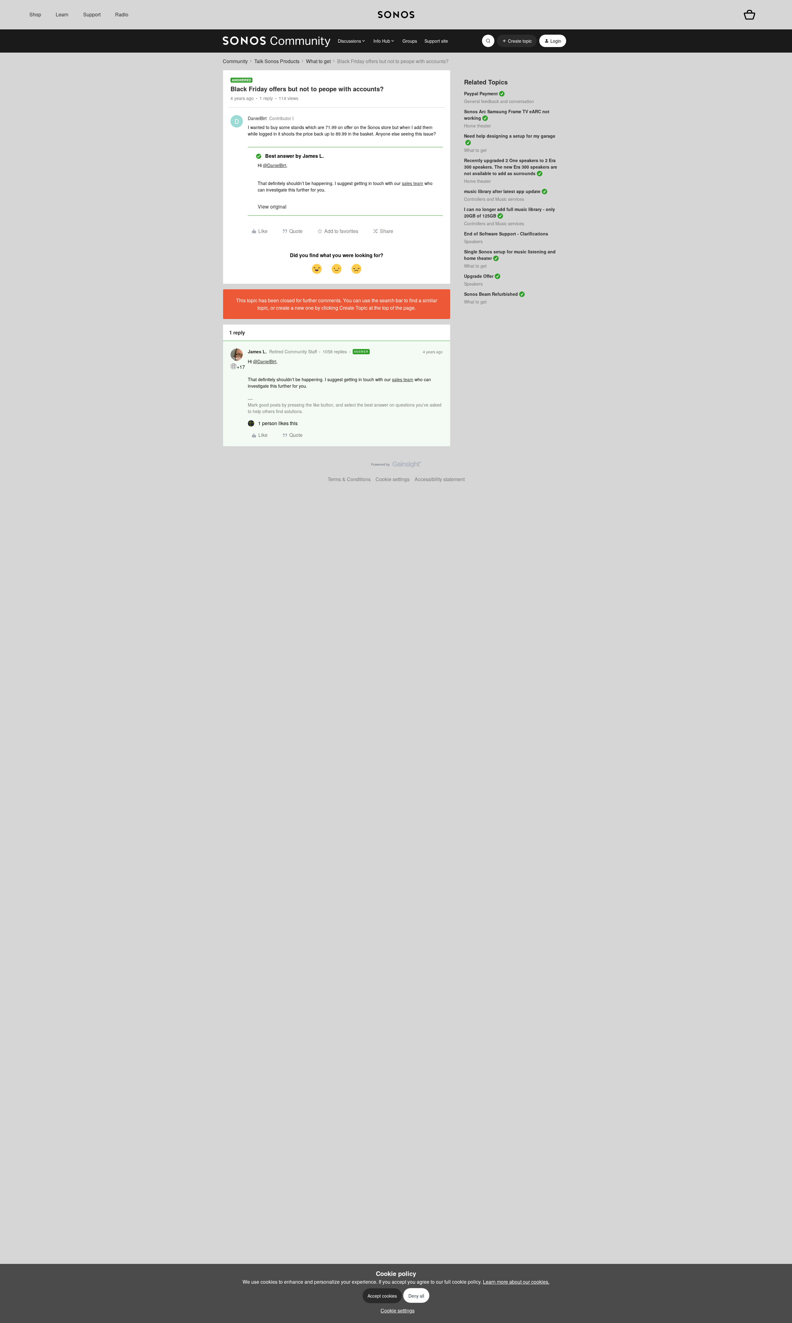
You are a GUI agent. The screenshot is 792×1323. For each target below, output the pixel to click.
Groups (409, 41)
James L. (257, 351)
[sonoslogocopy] (395, 14)
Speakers (473, 241)
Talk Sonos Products (276, 61)
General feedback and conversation (499, 101)
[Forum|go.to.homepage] (276, 41)
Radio (121, 14)
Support (92, 14)
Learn (62, 14)
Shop (35, 14)
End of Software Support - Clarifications (506, 234)
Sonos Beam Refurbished (491, 294)
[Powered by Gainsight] (396, 466)
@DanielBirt (274, 165)
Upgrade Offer (478, 276)
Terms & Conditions (349, 479)
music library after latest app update (502, 191)
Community (235, 61)
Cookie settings (393, 479)
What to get (318, 61)
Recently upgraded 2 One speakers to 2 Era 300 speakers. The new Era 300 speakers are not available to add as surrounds (510, 166)
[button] (517, 41)
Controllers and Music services (494, 199)
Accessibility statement (440, 479)
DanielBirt (257, 118)
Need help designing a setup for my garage (509, 136)
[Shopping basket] (749, 15)
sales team (412, 183)
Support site (436, 41)
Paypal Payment (481, 93)
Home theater (477, 126)
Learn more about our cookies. (516, 1281)
